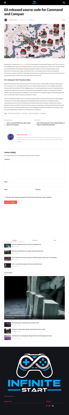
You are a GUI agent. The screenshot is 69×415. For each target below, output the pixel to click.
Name (6, 182)
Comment (7, 159)
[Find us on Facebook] (46, 406)
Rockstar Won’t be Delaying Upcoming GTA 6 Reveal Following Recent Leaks (32, 336)
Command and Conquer (14, 113)
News (31, 20)
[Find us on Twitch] (49, 406)
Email (6, 189)
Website (38, 189)
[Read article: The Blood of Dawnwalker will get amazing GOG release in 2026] (7, 331)
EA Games (24, 113)
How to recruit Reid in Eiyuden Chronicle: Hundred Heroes (27, 264)
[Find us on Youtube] (53, 406)
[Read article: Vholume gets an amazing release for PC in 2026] (34, 298)
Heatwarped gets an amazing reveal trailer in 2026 (25, 323)
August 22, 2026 (10, 317)
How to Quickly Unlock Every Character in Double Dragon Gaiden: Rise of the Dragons (34, 257)
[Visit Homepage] (34, 2)
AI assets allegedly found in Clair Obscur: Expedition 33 (26, 244)
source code (23, 64)
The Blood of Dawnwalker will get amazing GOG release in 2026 (28, 329)
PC (33, 20)
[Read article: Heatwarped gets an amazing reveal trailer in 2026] (7, 324)
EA (11, 64)
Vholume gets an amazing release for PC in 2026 (18, 315)
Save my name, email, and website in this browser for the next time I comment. (29, 197)
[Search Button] (64, 2)
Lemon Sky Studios (34, 113)
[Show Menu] (5, 2)
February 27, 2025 (24, 20)
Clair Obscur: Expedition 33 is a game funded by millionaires (28, 251)
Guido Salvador (13, 20)
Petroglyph (43, 113)
